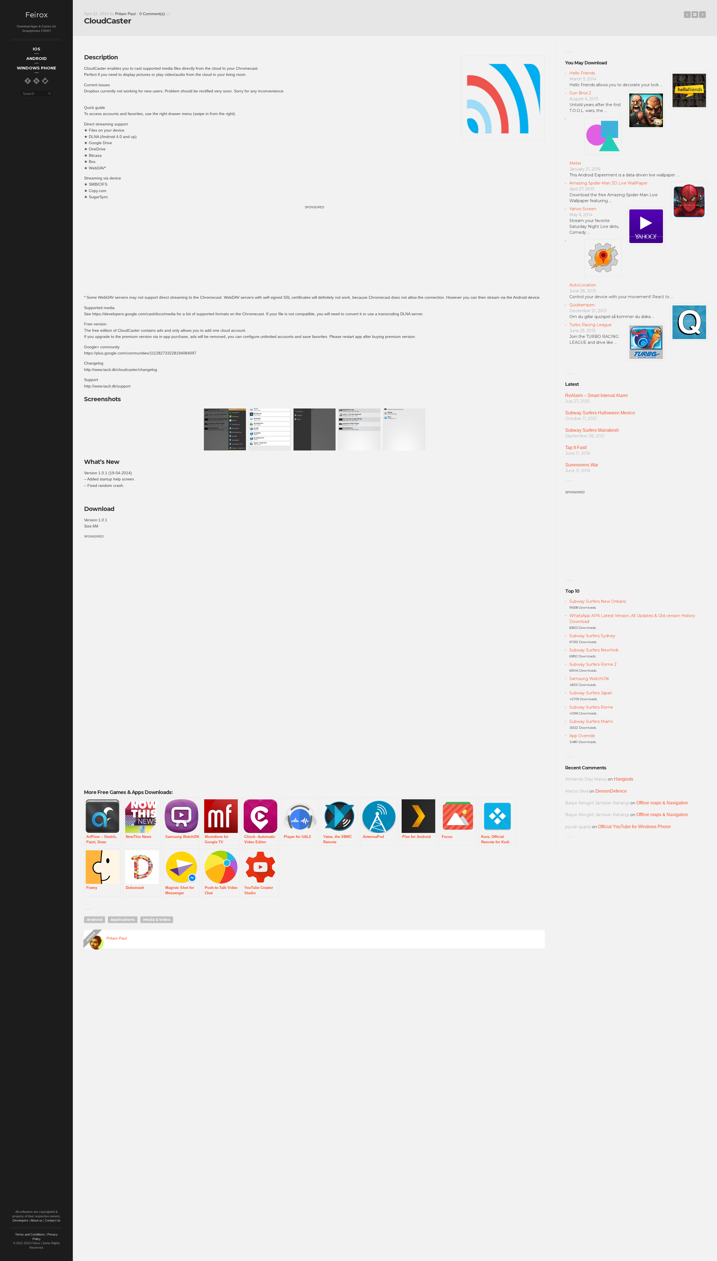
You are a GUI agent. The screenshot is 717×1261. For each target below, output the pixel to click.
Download (99, 508)
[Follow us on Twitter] (45, 81)
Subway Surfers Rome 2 (592, 664)
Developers (20, 1220)
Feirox (36, 15)
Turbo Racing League (590, 324)
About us (37, 1220)
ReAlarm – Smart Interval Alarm (596, 395)
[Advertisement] (314, 249)
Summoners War (581, 465)
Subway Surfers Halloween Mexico (600, 412)
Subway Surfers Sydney (592, 635)
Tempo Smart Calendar (702, 14)
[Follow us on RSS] (36, 81)
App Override (582, 735)
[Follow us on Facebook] (27, 81)
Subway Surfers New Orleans (597, 601)
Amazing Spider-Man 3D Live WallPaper (608, 183)
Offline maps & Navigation (662, 802)
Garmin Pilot (687, 14)
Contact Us (52, 1220)
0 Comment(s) (152, 13)
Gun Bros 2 (580, 92)
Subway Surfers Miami (591, 721)
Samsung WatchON (589, 678)
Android (94, 919)
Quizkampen (582, 304)
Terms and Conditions (30, 1234)
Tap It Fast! (576, 447)
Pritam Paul (125, 13)
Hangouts (623, 779)
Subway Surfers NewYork (593, 650)
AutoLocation (582, 285)
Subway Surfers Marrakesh (592, 430)
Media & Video (156, 919)
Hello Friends (582, 73)
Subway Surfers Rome (591, 707)
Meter (575, 163)
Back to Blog (695, 14)
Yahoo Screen (582, 208)
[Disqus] (314, 1033)
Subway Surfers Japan (590, 692)
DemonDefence (611, 791)
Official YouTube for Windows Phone (634, 826)
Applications (123, 919)
